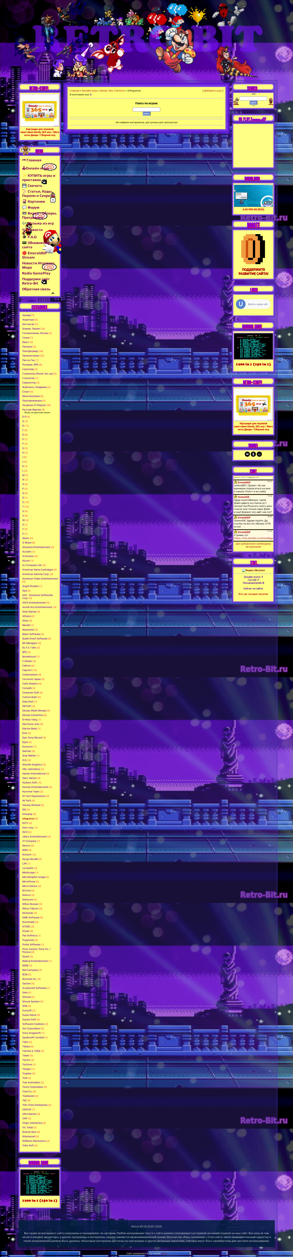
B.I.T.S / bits (29, 647)
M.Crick (26, 890)
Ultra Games (29, 1113)
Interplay (27, 814)
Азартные (28, 319)
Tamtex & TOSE (31, 1050)
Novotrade (28, 921)
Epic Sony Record (32, 737)
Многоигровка (31, 396)
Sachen (26, 983)
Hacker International (33, 773)
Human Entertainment (35, 787)
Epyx (25, 742)
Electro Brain (29, 728)
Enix (24, 733)
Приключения (30, 355)
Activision (28, 556)
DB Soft (26, 706)
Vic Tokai (27, 1127)
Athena (26, 616)
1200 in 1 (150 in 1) (39, 1200)
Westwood (28, 1136)
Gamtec (26, 751)
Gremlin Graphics (32, 764)
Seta (24, 992)
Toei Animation (31, 1082)
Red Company (30, 969)
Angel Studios (30, 586)
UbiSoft (26, 1109)
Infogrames (28, 818)
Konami (26, 854)
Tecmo (26, 1059)
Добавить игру (213, 90)
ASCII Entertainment (34, 602)
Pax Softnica (29, 935)
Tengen (26, 1068)
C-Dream (27, 661)
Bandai (26, 625)
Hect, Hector (29, 778)
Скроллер (28, 369)
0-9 (24, 416)
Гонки (25, 337)
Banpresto (28, 629)
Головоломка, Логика (35, 333)
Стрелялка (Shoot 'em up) (37, 373)
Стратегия (28, 378)
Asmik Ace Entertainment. (37, 607)
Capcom (27, 670)
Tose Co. (27, 1091)
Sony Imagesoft (31, 1032)
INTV (25, 823)
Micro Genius (29, 885)
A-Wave (26, 542)
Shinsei (26, 996)
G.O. (24, 760)
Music (25, 538)
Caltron (26, 665)
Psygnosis (28, 939)
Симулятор (29, 382)
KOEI (25, 849)
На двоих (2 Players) (34, 405)
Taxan (25, 1055)
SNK (24, 1005)
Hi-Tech (26, 800)
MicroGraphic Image (33, 876)
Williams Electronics (34, 1140)
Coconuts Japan (31, 679)
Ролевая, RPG (30, 364)
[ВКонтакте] (247, 454)
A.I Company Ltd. (32, 565)
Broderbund (29, 656)
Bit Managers (29, 643)
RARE (25, 965)
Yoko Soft (28, 1145)
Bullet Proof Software (34, 638)
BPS (24, 652)
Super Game (29, 1014)
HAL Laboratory (31, 769)
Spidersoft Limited (33, 1037)
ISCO (25, 832)
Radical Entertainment (35, 960)
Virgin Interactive (32, 1122)
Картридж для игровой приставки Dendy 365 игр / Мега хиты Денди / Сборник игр (39, 131)
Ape (24, 590)
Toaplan (27, 1073)
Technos (27, 1064)
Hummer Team (30, 791)
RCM (24, 974)
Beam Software (31, 634)
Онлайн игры (90, 90)
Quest (25, 956)
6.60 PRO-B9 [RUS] (253, 209)
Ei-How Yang (29, 719)
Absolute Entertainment (36, 547)
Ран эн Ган (28, 360)
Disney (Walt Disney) (34, 710)
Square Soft (29, 1019)
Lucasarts (27, 867)
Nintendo (27, 912)
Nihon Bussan (30, 903)
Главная (75, 90)
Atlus (25, 620)
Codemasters (30, 674)
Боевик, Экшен (31, 328)
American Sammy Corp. (35, 574)
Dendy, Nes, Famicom (112, 90)
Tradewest (28, 1095)
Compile (27, 688)
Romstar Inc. (29, 978)
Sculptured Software (34, 987)
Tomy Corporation (32, 1086)
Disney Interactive (32, 715)
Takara (26, 1046)
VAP (24, 1118)
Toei (24, 1077)
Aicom (26, 560)
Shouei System (31, 1001)
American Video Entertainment (40, 578)
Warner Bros (29, 1131)
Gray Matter (29, 755)
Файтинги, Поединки (34, 387)
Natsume (27, 899)
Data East (27, 701)
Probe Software (31, 944)
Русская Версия (31, 409)
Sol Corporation (31, 1028)
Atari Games (29, 611)
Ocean (25, 930)
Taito (25, 1041)
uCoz (164, 1253)
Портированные (32, 400)
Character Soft (30, 692)
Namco (26, 894)
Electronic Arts (30, 724)
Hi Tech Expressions (33, 796)
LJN (24, 863)
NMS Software (30, 917)
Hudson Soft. (30, 782)
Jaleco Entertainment (34, 836)
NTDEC (26, 926)
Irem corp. (28, 827)
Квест (25, 342)
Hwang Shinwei (31, 805)
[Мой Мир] (259, 454)
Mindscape (28, 872)
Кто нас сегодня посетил (253, 594)
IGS (24, 809)
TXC (24, 1100)
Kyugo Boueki (30, 858)
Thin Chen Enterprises (35, 1104)
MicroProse (28, 881)
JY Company (29, 840)
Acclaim (27, 551)
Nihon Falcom (30, 908)
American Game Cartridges (37, 569)
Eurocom (27, 746)
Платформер (30, 351)
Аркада (26, 315)
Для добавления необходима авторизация (253, 545)
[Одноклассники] (253, 454)
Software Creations (33, 1023)
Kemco (26, 845)
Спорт (26, 391)
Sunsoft (27, 1010)
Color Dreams (30, 683)
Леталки (27, 346)
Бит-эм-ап (28, 324)
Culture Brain (29, 697)
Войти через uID (257, 304)
